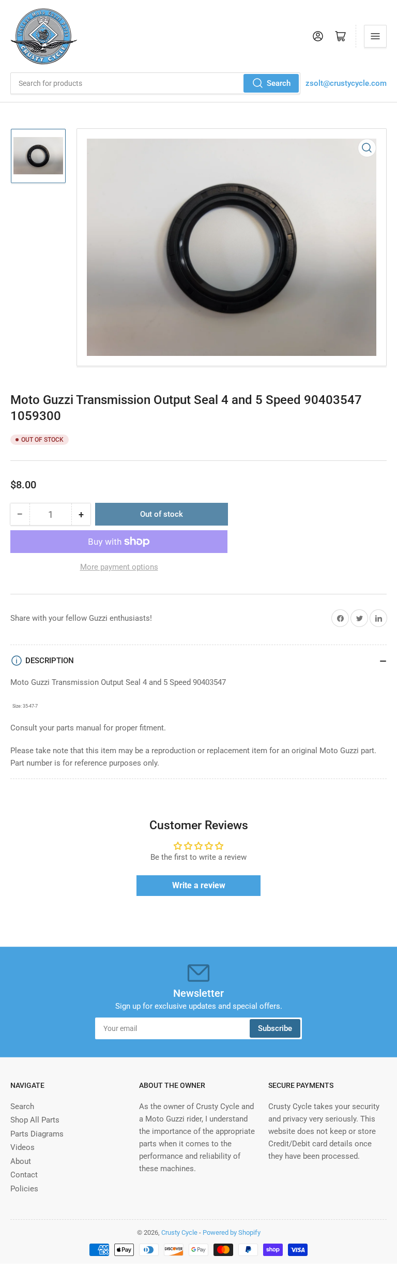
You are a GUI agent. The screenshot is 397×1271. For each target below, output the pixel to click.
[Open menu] (375, 36)
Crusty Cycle (179, 1232)
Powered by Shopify (232, 1232)
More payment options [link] (119, 567)
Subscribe (275, 1028)
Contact (24, 1174)
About (20, 1161)
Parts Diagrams (37, 1134)
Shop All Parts (34, 1120)
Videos (22, 1147)
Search (279, 83)
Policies (24, 1188)
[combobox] (155, 83)
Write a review (198, 885)
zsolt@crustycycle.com (346, 83)
